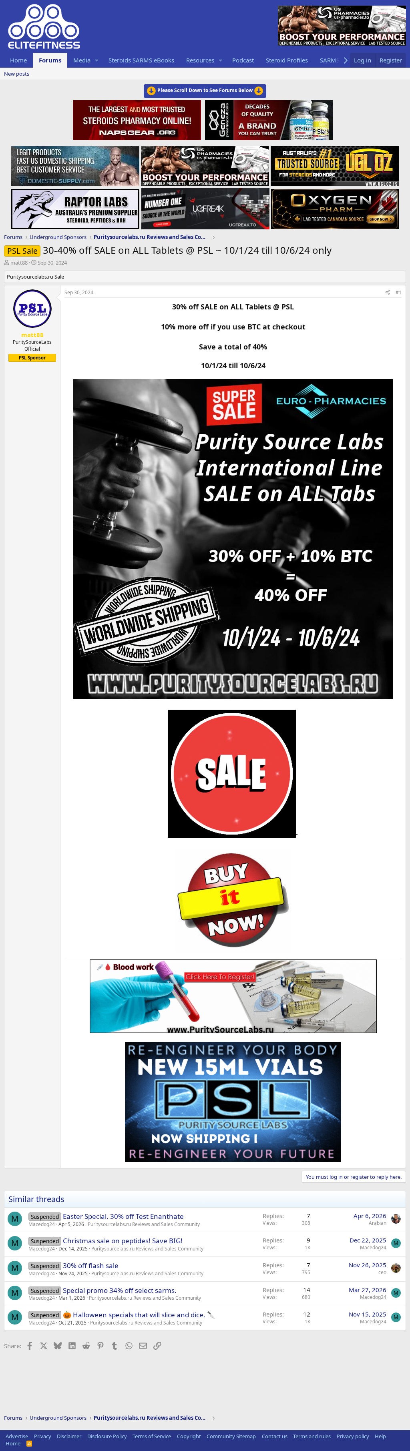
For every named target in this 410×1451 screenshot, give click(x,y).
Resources (200, 60)
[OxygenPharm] (335, 207)
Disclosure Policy (107, 1436)
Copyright (189, 1436)
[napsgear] (138, 119)
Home (18, 60)
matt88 (19, 262)
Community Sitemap (231, 1436)
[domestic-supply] (75, 164)
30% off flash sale (91, 1265)
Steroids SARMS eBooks (141, 60)
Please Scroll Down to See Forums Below (205, 90)
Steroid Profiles (287, 60)
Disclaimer (69, 1436)
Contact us (274, 1436)
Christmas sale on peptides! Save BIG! (123, 1240)
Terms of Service (152, 1436)
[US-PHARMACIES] (205, 164)
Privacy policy (353, 1436)
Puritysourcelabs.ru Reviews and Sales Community (144, 1224)
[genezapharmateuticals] (268, 119)
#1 (399, 292)
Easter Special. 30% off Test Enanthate (123, 1216)
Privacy (42, 1436)
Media (81, 60)
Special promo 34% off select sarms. (120, 1290)
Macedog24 (41, 1224)
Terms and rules (312, 1436)
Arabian (377, 1223)
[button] (96, 60)
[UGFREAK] (205, 207)
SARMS (330, 60)
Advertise (17, 1436)
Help (380, 1436)
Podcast (243, 60)
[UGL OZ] (335, 164)
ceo (382, 1272)
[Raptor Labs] (75, 207)
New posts (16, 73)
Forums (50, 60)
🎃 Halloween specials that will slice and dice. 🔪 (139, 1314)
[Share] (387, 292)
